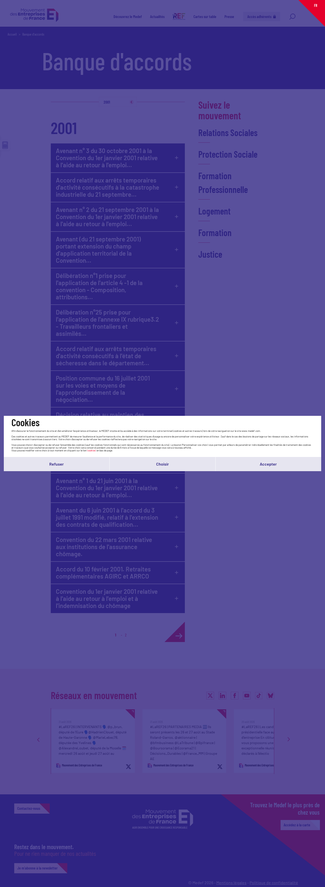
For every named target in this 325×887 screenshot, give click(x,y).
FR (315, 5)
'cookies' (91, 450)
